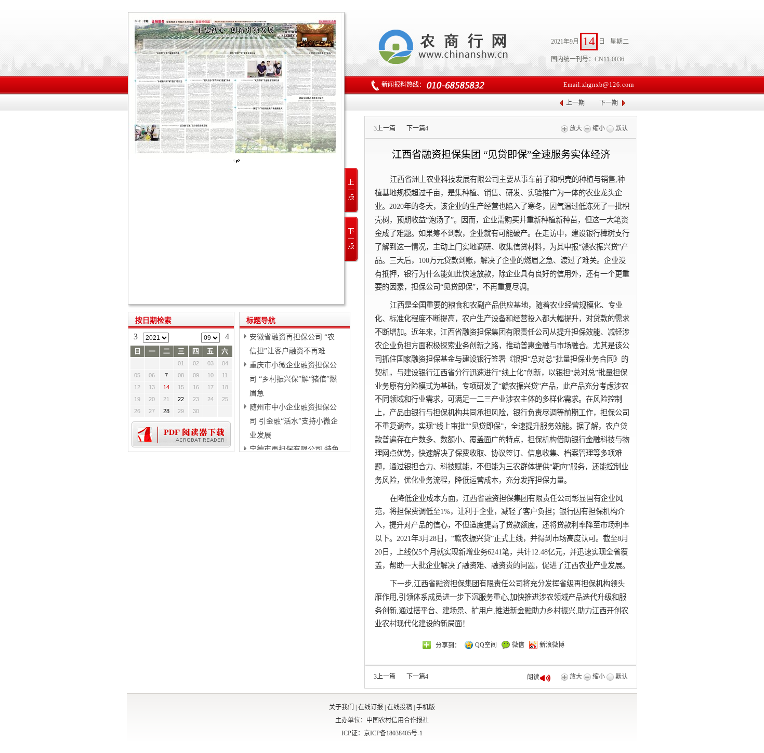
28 (166, 411)
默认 (621, 128)
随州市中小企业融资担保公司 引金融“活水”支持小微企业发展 (293, 421)
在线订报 (370, 707)
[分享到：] (427, 645)
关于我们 (341, 707)
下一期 (608, 103)
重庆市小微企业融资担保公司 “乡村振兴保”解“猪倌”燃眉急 (293, 379)
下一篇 (417, 128)
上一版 (352, 190)
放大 (575, 128)
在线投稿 (399, 707)
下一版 (352, 239)
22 (181, 399)
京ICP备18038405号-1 (393, 733)
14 (166, 387)
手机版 (425, 707)
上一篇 (385, 128)
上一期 (575, 103)
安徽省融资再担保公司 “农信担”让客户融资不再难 (292, 344)
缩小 (598, 128)
